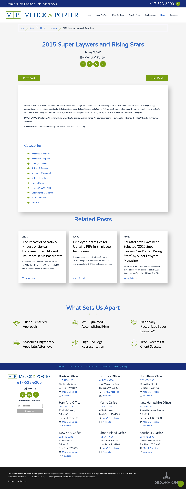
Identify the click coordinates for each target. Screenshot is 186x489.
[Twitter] (36, 395)
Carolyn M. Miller (40, 163)
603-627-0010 (147, 406)
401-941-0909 (106, 436)
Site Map (105, 366)
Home (88, 15)
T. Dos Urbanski (39, 197)
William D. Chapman (41, 158)
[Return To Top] (181, 484)
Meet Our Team (118, 15)
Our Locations (150, 15)
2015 (42, 28)
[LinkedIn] (29, 395)
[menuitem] (88, 14)
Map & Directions (70, 391)
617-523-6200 (161, 4)
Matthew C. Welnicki (41, 187)
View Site (66, 395)
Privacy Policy (120, 366)
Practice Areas (134, 15)
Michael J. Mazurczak (41, 173)
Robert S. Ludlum (40, 178)
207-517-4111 (106, 406)
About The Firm (101, 15)
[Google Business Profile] (23, 395)
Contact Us (174, 15)
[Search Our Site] (178, 4)
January (53, 28)
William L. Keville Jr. (41, 153)
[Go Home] (22, 28)
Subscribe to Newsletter (29, 400)
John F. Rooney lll (39, 183)
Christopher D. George (42, 192)
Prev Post (29, 77)
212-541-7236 (66, 436)
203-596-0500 (147, 436)
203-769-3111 (66, 406)
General (35, 202)
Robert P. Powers (40, 168)
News (162, 15)
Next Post (156, 77)
